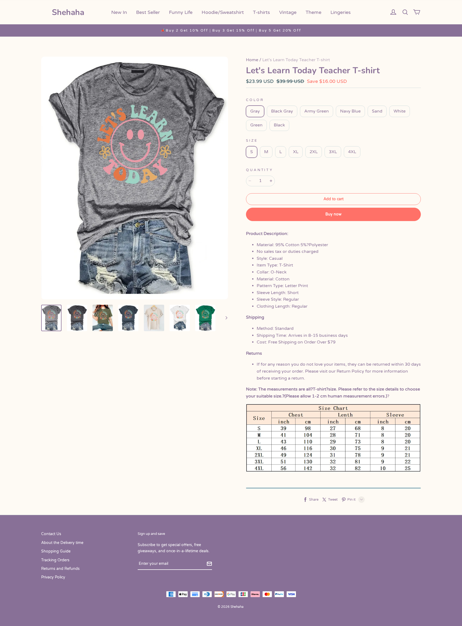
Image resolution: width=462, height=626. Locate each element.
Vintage (288, 12)
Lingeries (340, 12)
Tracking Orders (55, 560)
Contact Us (51, 534)
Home (252, 60)
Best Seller (148, 12)
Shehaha (68, 12)
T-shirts (261, 12)
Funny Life (180, 12)
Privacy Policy (53, 577)
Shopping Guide (56, 551)
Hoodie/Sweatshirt (223, 12)
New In (119, 12)
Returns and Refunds (60, 568)
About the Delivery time (62, 542)
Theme (313, 12)
